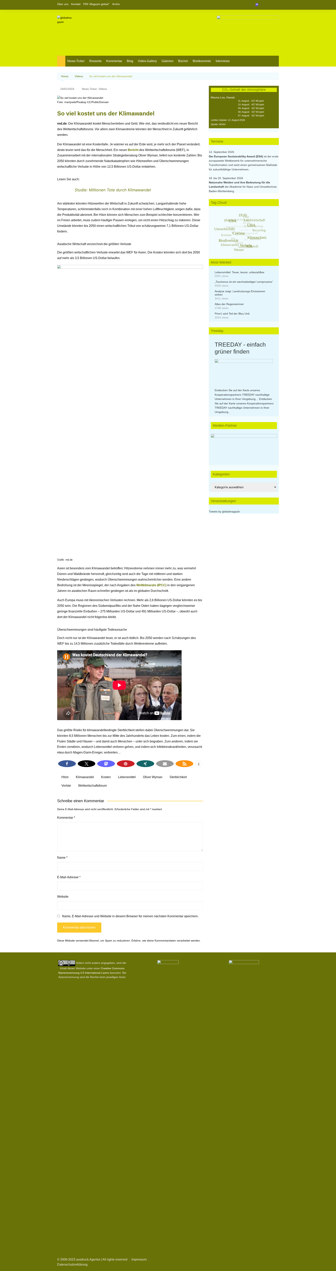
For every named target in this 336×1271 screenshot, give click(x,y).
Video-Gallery (147, 61)
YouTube (276, 5)
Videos (103, 88)
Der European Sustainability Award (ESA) (236, 156)
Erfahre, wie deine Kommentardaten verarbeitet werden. (166, 940)
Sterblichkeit (178, 777)
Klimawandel (85, 777)
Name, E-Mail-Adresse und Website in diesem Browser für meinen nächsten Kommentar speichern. (130, 916)
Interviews (223, 61)
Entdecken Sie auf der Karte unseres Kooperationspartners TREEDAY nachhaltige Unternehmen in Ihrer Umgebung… (242, 395)
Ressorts (95, 61)
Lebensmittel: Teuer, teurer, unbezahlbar (239, 272)
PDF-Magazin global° (96, 4)
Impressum (139, 1259)
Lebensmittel (127, 777)
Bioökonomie (202, 61)
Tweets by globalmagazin (224, 511)
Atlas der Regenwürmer (229, 304)
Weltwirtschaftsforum (92, 785)
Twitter (269, 5)
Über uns (62, 4)
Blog (130, 61)
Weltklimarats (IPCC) (151, 585)
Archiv (116, 4)
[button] (67, 763)
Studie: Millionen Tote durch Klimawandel (113, 190)
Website (62, 896)
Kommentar (114, 61)
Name (62, 857)
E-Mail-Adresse (68, 877)
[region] (244, 445)
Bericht (133, 150)
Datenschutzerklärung (72, 1264)
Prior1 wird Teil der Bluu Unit (232, 313)
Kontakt (75, 4)
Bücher (183, 61)
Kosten (106, 777)
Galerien (167, 61)
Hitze (65, 777)
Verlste (66, 785)
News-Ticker (76, 61)
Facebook (263, 5)
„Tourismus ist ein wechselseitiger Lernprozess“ (244, 281)
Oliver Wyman (152, 777)
